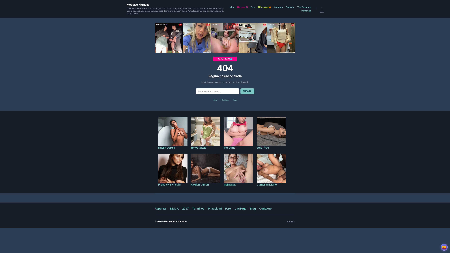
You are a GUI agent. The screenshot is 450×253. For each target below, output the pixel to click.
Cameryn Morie (267, 184)
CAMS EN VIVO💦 (225, 59)
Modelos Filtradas (138, 4)
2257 (185, 208)
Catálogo (278, 7)
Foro (253, 7)
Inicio (232, 7)
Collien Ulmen (200, 184)
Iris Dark (229, 147)
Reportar (161, 208)
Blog (253, 208)
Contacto (290, 7)
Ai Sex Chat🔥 (264, 7)
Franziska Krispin (169, 184)
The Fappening (304, 7)
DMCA (174, 208)
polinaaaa (230, 184)
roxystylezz (198, 147)
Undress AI (242, 7)
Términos (198, 208)
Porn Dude (306, 10)
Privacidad (215, 208)
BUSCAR (247, 91)
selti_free (263, 147)
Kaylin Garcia (166, 147)
